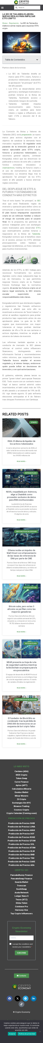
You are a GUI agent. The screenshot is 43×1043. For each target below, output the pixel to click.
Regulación (14, 23)
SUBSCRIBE (21, 953)
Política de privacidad (27, 1034)
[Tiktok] (21, 1004)
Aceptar (12, 1034)
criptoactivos (8, 168)
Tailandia (36, 234)
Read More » (21, 461)
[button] (2, 7)
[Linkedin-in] (33, 998)
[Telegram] (25, 998)
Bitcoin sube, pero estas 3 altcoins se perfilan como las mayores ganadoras (21, 609)
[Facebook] (9, 998)
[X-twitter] (17, 998)
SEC (39, 200)
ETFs (38, 228)
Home (5, 23)
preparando (27, 134)
